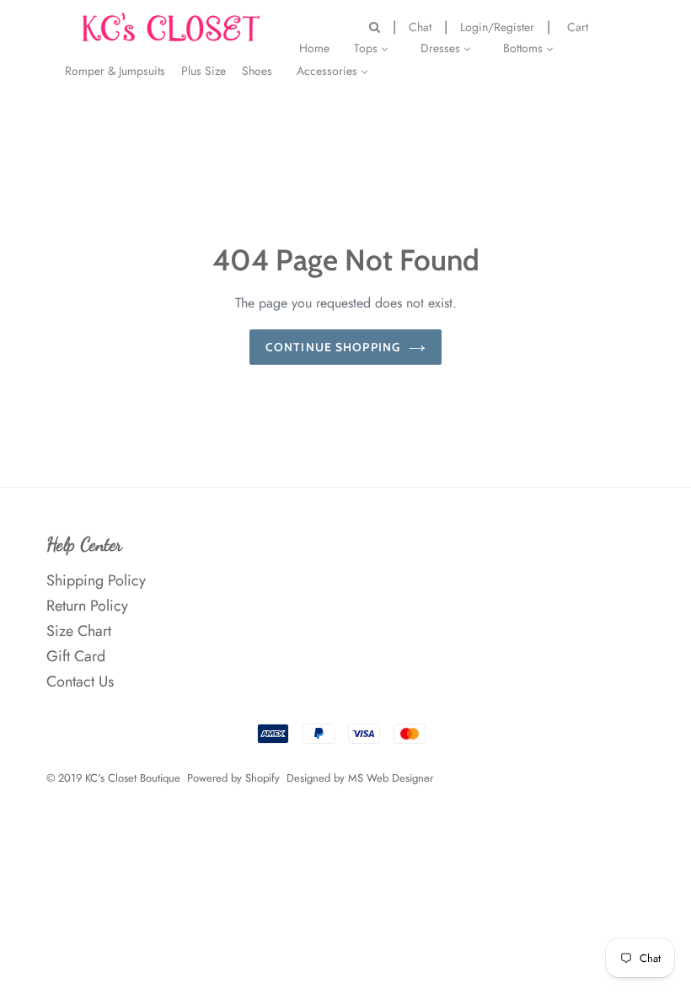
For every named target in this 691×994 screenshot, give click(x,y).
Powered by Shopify (233, 778)
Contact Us (80, 681)
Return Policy (87, 606)
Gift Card (75, 656)
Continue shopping (332, 347)
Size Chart (78, 631)
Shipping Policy (96, 580)
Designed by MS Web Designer (360, 778)
